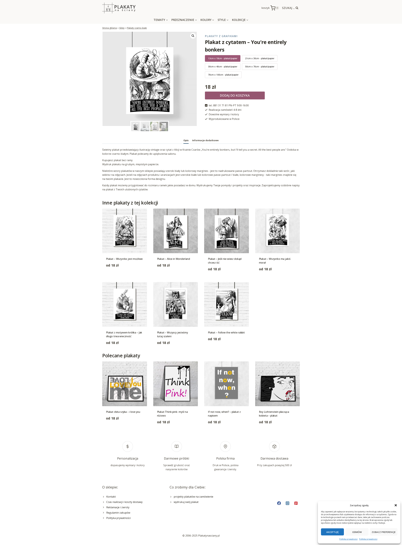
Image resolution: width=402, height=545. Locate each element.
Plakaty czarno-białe (137, 27)
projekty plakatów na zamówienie (193, 496)
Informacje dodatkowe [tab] (205, 140)
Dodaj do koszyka (235, 95)
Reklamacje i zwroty (117, 507)
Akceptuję (332, 532)
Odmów (357, 532)
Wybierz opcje (114, 275)
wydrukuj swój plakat (186, 502)
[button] (395, 505)
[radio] (222, 58)
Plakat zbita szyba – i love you (123, 412)
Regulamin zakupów (118, 512)
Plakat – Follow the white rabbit (226, 332)
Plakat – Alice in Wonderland (173, 259)
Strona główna (109, 27)
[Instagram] (287, 503)
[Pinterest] (296, 503)
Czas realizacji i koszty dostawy (124, 502)
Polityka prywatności (348, 539)
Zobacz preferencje (384, 532)
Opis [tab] (186, 140)
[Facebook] (279, 503)
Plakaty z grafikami (221, 36)
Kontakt (111, 496)
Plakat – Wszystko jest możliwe (124, 259)
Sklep (122, 27)
